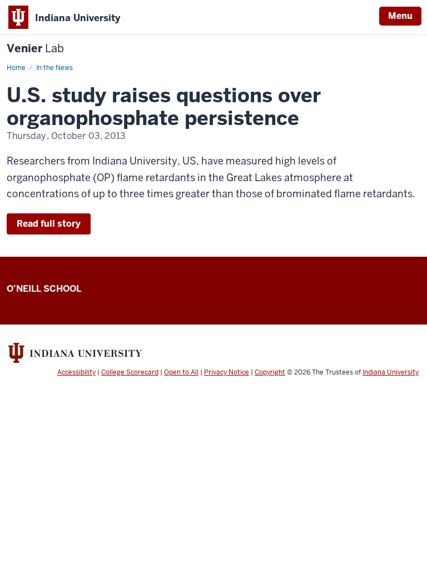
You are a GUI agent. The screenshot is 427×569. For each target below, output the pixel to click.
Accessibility (76, 372)
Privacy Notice (226, 372)
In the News (54, 67)
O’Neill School (44, 289)
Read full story (49, 223)
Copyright (270, 372)
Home (16, 67)
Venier (35, 48)
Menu (400, 16)
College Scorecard (129, 372)
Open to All (181, 372)
